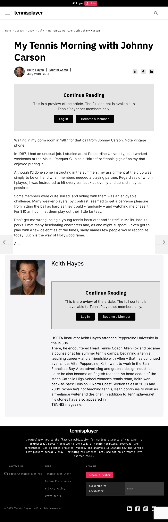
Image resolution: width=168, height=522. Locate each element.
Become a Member (99, 475)
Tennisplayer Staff (58, 473)
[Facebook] (143, 71)
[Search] (155, 13)
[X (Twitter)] (135, 71)
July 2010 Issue (38, 74)
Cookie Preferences (58, 481)
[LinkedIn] (151, 71)
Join (93, 3)
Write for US (53, 496)
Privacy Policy (55, 488)
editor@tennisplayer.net (25, 473)
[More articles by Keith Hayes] (19, 69)
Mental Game (58, 69)
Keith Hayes (35, 69)
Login (79, 3)
